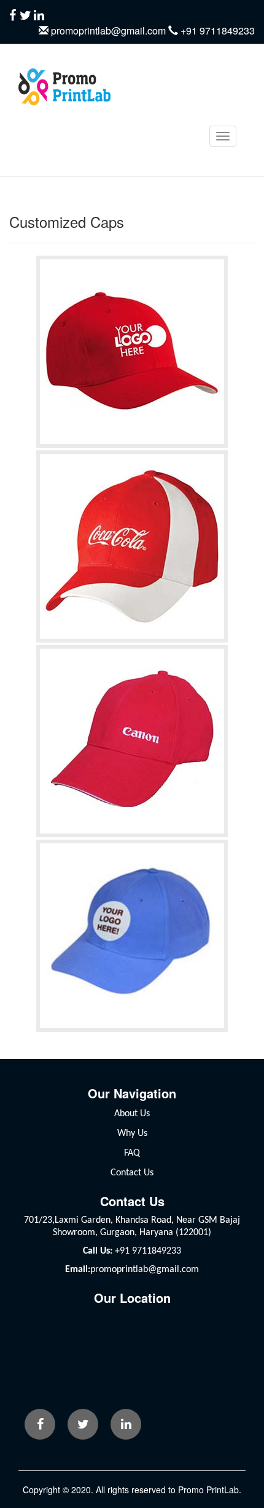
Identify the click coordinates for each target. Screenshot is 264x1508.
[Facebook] (40, 1424)
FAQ (132, 1153)
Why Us (132, 1133)
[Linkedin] (126, 1424)
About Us (132, 1114)
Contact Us (132, 1173)
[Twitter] (83, 1424)
